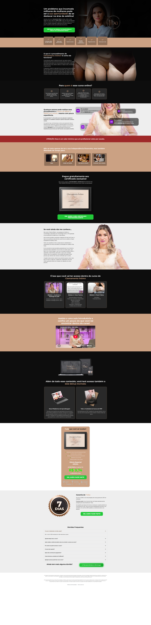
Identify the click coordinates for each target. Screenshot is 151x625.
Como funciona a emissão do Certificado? (54, 556)
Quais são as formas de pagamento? (53, 552)
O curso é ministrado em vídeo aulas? (53, 531)
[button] (75, 531)
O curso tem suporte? (50, 549)
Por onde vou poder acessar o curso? (53, 545)
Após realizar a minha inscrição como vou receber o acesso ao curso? (60, 542)
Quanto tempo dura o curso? (51, 538)
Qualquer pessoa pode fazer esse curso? (54, 559)
